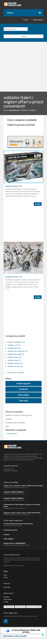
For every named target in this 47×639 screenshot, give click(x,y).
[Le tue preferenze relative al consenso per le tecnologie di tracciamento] (42, 634)
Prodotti (23, 389)
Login (26, 20)
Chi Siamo (7, 597)
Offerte (6, 577)
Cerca (23, 36)
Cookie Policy (20, 607)
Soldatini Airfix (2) (14, 348)
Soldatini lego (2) (13, 360)
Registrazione (38, 20)
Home (5, 575)
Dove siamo (23, 395)
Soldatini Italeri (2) (14, 357)
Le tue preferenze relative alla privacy (26, 631)
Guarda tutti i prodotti (15, 372)
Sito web (23, 400)
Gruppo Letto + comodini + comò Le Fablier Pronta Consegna (23, 485)
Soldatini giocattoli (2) (15, 354)
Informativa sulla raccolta (15, 636)
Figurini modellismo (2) (16, 342)
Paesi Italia (7, 587)
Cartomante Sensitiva (10, 530)
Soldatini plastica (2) (15, 363)
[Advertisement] (23, 66)
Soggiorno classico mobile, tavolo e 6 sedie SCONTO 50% (22, 512)
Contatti (6, 602)
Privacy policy (8, 599)
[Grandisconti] (13, 5)
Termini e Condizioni (34, 607)
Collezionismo (12, 434)
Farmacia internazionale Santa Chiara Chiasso (18, 523)
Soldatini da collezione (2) (17, 351)
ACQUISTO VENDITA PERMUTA (14, 492)
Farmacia (6, 534)
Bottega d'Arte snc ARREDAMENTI (15, 543)
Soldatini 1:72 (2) (13, 345)
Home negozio (23, 383)
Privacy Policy (9, 607)
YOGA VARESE (8, 539)
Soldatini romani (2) (14, 366)
